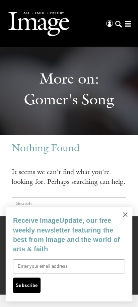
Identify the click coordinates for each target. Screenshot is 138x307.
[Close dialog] (125, 214)
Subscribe (27, 285)
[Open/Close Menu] (127, 23)
